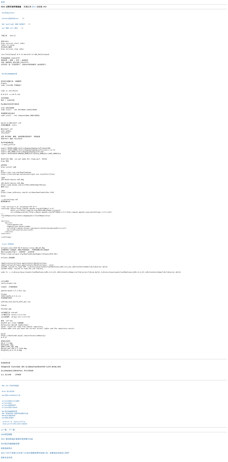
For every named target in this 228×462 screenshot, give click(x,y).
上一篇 (4, 430)
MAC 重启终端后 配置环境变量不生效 (15, 413)
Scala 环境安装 (8, 244)
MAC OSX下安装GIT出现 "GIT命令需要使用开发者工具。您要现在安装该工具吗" (35, 453)
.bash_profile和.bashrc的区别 (14, 424)
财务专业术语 (6, 458)
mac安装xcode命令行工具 (11, 395)
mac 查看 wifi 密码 (10, 28)
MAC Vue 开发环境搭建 (11, 386)
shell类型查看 (6, 434)
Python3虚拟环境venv (10, 18)
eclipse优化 (7, 403)
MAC (34, 7)
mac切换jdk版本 (8, 418)
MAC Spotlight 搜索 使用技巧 (14, 24)
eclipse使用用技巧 (9, 405)
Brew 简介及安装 (8, 391)
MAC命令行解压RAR (8, 415)
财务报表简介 (6, 448)
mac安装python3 (8, 13)
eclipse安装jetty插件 (10, 401)
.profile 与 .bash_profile (13, 422)
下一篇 (12, 430)
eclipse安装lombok (9, 407)
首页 (3, 2)
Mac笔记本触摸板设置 (9, 74)
